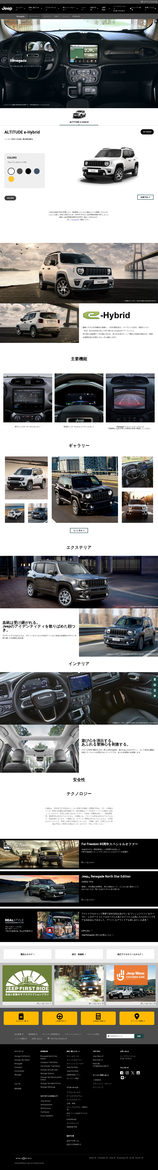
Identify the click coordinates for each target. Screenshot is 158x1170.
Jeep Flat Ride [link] (72, 1067)
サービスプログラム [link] (74, 1096)
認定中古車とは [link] (73, 1141)
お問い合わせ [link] (37, 1039)
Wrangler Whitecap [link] (47, 1087)
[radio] (11, 171)
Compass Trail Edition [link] (49, 1062)
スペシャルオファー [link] (74, 1060)
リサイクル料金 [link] (93, 1034)
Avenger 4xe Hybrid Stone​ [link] (50, 1083)
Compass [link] (18, 1067)
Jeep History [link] (45, 1101)
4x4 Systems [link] (45, 1108)
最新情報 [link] (17, 1089)
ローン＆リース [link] (73, 1056)
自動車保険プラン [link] (73, 1075)
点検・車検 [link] (71, 1103)
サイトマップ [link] (98, 1087)
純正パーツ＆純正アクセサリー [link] (77, 1114)
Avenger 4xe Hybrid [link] (22, 1060)
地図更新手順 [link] (72, 1127)
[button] (20, 9)
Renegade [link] (18, 1064)
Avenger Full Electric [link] (22, 1056)
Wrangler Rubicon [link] (47, 1073)
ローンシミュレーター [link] (75, 1064)
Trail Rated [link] (44, 1112)
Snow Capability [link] (46, 1116)
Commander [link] (19, 1071)
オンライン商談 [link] (73, 1078)
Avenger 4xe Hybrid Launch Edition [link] (51, 1078)
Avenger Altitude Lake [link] (49, 1070)
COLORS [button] (10, 198)
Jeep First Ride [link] (72, 1071)
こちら (75, 219)
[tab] (79, 116)
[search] (120, 1036)
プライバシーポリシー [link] (73, 1034)
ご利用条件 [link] (97, 1080)
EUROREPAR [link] (71, 1119)
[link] (149, 2)
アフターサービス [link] (73, 1092)
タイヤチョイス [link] (73, 1123)
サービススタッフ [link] (73, 1100)
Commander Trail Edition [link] (50, 1066)
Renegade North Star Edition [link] (48, 1057)
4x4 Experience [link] (46, 1105)
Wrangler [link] (17, 1075)
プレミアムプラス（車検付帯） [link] (77, 1108)
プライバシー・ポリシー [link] (102, 1084)
